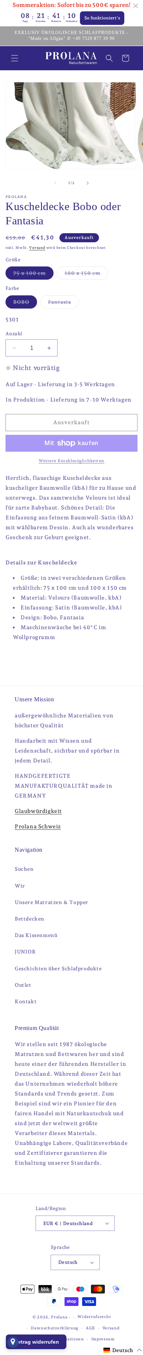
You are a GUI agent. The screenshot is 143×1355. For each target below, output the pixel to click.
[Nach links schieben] (55, 183)
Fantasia (63, 304)
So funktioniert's (102, 17)
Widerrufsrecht (94, 1316)
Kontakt (26, 1001)
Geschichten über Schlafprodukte (58, 968)
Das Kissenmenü (36, 935)
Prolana (59, 1317)
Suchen (24, 869)
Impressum (103, 1339)
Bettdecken (29, 919)
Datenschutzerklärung (54, 1328)
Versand (37, 248)
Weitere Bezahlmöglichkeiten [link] (71, 460)
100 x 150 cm (86, 275)
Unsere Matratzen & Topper (51, 902)
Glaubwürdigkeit (38, 811)
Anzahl (14, 333)
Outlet (23, 985)
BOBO (25, 304)
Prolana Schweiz (38, 826)
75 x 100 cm (33, 275)
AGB (90, 1328)
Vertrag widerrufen (36, 1342)
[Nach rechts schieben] (88, 183)
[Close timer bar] (136, 6)
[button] (15, 58)
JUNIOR (25, 952)
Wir (20, 886)
